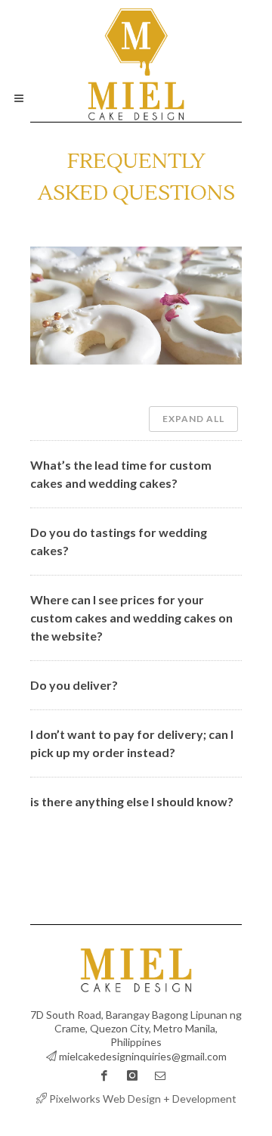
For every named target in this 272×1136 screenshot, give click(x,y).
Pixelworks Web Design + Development (141, 1098)
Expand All (193, 418)
